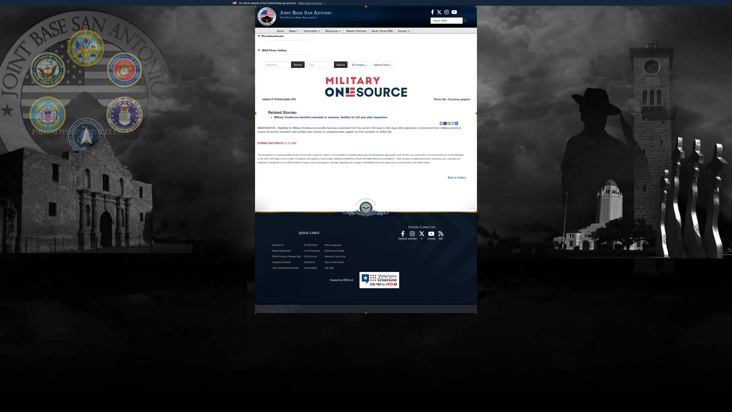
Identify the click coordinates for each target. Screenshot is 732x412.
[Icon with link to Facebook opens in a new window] (432, 12)
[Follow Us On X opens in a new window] (422, 234)
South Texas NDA (382, 31)
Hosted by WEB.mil (341, 280)
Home (280, 31)
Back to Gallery (457, 177)
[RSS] (441, 234)
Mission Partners (356, 31)
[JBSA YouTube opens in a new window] (454, 12)
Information (310, 31)
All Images (358, 65)
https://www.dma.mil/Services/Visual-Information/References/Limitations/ (361, 158)
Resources (331, 31)
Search (298, 65)
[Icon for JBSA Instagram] (412, 234)
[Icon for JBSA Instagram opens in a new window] (446, 12)
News (292, 31)
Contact (402, 31)
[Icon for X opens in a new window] (439, 12)
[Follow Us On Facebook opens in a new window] (403, 234)
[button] (312, 3)
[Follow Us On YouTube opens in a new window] (431, 234)
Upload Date (381, 65)
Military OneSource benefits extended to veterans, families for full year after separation (331, 117)
